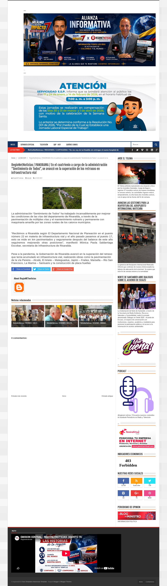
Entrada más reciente (19, 396)
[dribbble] (147, 150)
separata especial (27, 144)
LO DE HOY (38, 178)
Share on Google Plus (64, 269)
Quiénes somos (72, 144)
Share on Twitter (43, 269)
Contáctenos (150, 582)
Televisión (44, 144)
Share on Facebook (23, 269)
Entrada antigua (107, 396)
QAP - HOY (57, 144)
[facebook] (132, 150)
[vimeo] (142, 150)
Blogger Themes (66, 582)
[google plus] (156, 150)
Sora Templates (27, 582)
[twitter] (137, 150)
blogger (56, 582)
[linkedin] (152, 150)
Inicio (13, 144)
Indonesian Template (40, 582)
